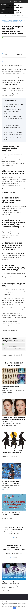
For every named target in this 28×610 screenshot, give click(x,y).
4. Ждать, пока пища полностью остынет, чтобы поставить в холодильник (12, 128)
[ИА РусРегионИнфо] (4, 345)
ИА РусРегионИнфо (10, 341)
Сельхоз (3, 9)
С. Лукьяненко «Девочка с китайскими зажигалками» (11, 583)
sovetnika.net (12, 330)
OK (14, 608)
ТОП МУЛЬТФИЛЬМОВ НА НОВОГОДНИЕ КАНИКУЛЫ (14, 528)
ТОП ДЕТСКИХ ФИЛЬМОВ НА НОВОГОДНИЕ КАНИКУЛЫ (11, 513)
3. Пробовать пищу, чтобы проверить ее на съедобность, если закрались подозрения (14, 121)
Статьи (3, 12)
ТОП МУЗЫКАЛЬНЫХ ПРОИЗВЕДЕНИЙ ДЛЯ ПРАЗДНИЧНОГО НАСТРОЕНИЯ (14, 547)
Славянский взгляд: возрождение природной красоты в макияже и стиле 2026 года (14, 419)
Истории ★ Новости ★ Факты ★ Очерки (14, 7)
